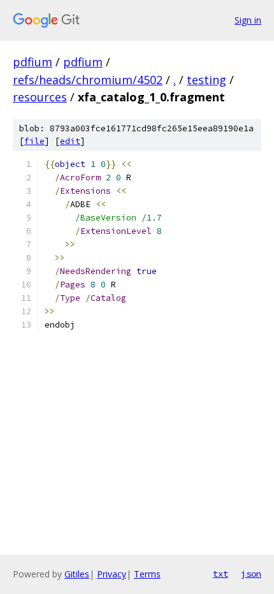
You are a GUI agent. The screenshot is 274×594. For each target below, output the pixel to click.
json (251, 573)
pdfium (32, 61)
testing (206, 79)
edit (70, 141)
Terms (147, 574)
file (34, 141)
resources (40, 97)
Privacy (111, 574)
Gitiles (76, 574)
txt (220, 573)
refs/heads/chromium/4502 (87, 79)
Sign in (247, 20)
